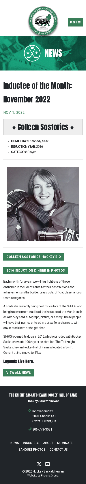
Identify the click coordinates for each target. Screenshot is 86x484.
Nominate (65, 443)
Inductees (31, 443)
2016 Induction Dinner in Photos (35, 270)
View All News (18, 372)
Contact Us (58, 449)
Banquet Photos (32, 449)
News (14, 443)
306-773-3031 (42, 429)
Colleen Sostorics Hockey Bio (33, 257)
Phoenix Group (49, 475)
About (48, 443)
